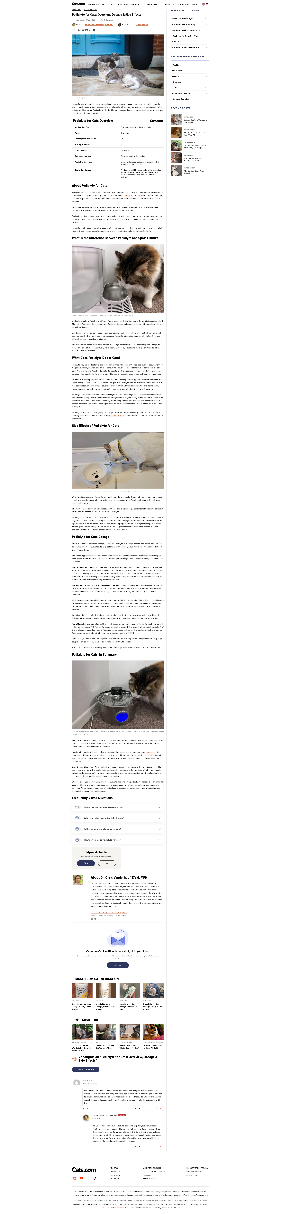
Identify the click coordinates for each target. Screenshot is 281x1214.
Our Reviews (115, 1175)
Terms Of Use (149, 1175)
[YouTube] (81, 1178)
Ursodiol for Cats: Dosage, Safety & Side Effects (105, 1007)
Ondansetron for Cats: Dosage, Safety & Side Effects (81, 1007)
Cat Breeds (169, 4)
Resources (183, 4)
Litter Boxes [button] (177, 70)
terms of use (106, 1208)
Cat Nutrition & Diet (126, 1042)
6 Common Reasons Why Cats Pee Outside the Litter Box (81, 1048)
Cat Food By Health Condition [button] (186, 30)
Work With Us (116, 1179)
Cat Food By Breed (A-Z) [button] (183, 24)
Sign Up (117, 965)
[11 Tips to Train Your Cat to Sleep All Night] (153, 1039)
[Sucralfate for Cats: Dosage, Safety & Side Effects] (130, 998)
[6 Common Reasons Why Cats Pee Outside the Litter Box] (82, 1039)
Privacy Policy (149, 1179)
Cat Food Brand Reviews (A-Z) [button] (186, 47)
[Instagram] (74, 1178)
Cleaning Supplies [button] (180, 99)
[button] (203, 4)
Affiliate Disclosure (152, 1168)
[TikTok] (95, 1178)
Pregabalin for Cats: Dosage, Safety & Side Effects (152, 1007)
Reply (85, 1109)
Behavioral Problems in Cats (82, 1042)
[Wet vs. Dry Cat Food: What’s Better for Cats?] (130, 1039)
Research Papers (194, 1175)
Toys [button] (174, 88)
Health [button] (175, 76)
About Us (114, 1168)
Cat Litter (107, 4)
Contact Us (115, 1172)
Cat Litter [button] (176, 65)
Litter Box (122, 4)
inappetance (151, 752)
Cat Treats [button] (177, 41)
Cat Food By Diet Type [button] (182, 19)
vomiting (126, 195)
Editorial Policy (193, 1172)
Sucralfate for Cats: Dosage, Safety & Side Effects (129, 1007)
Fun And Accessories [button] (181, 93)
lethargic (149, 755)
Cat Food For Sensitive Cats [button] (185, 36)
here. (206, 1195)
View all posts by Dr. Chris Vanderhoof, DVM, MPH (109, 913)
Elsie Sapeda (87, 1080)
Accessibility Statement (154, 1172)
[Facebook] (88, 1178)
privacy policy (119, 1208)
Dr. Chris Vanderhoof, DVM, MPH (104, 1115)
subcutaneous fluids (115, 415)
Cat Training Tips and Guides (153, 1042)
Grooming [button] (176, 82)
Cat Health (136, 4)
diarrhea (140, 195)
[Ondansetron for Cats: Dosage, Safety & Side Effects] (82, 998)
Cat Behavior (153, 4)
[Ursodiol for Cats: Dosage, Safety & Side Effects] (106, 998)
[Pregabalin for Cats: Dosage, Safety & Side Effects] (153, 998)
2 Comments (109, 20)
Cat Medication (90, 10)
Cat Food (92, 4)
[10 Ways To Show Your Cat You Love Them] (106, 1039)
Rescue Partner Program (197, 1168)
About (195, 4)
